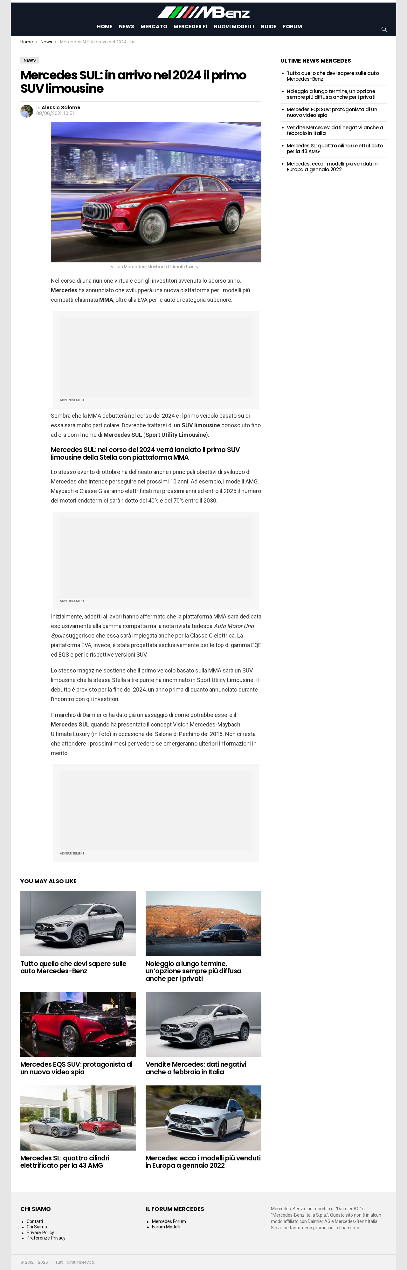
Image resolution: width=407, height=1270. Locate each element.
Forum (292, 26)
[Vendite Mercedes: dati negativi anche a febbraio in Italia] (203, 1024)
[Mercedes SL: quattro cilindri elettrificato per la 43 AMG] (78, 1118)
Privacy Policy (40, 1232)
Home (105, 26)
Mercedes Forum (169, 1221)
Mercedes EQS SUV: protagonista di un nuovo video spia (76, 1068)
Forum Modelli (166, 1226)
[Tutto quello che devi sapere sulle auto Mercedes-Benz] (78, 923)
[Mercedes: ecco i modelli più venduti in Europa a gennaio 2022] (203, 1118)
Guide (268, 26)
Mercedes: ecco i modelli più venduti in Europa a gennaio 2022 (203, 1161)
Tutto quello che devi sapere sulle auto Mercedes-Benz (73, 967)
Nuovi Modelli (234, 26)
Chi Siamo (37, 1226)
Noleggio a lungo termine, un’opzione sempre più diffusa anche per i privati (193, 971)
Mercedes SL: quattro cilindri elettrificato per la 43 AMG (64, 1161)
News (126, 26)
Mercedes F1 (190, 26)
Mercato (154, 26)
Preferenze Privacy (46, 1237)
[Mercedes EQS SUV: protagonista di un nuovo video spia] (78, 1024)
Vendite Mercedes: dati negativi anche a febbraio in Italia (196, 1068)
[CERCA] (384, 29)
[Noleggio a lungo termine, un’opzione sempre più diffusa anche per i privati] (203, 923)
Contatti (35, 1221)
